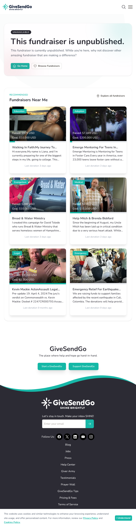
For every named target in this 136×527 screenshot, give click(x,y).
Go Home (22, 66)
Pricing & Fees (68, 498)
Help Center (68, 464)
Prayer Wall (68, 484)
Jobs (68, 451)
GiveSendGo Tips (68, 491)
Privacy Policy (90, 518)
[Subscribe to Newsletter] (89, 424)
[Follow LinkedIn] (75, 436)
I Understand (123, 518)
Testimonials (68, 478)
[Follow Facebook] (59, 436)
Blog (68, 445)
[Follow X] (67, 436)
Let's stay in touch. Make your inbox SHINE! (68, 416)
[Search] (123, 7)
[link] (37, 140)
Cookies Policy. (12, 522)
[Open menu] (130, 7)
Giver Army (68, 471)
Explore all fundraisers (113, 95)
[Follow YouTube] (83, 436)
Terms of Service (68, 504)
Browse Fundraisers (49, 66)
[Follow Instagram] (91, 436)
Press (68, 458)
